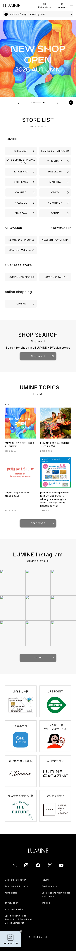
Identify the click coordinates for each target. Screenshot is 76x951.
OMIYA (55, 192)
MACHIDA (55, 182)
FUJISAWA (21, 213)
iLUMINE (21, 303)
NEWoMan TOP (62, 228)
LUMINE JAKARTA (55, 277)
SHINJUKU (20, 150)
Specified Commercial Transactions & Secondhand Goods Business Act (18, 919)
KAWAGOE (21, 202)
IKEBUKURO (55, 171)
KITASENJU (20, 171)
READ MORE (38, 523)
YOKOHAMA (55, 202)
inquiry (45, 880)
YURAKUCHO (55, 161)
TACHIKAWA (21, 182)
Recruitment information (17, 886)
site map (46, 903)
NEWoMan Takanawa (21, 250)
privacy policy (11, 903)
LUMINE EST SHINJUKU (55, 150)
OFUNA (55, 213)
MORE (38, 657)
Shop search (38, 356)
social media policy (14, 909)
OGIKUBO (21, 192)
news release (11, 893)
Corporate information (15, 880)
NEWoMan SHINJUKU (20, 239)
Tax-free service (49, 886)
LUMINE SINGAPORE (21, 277)
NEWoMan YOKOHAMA (55, 239)
